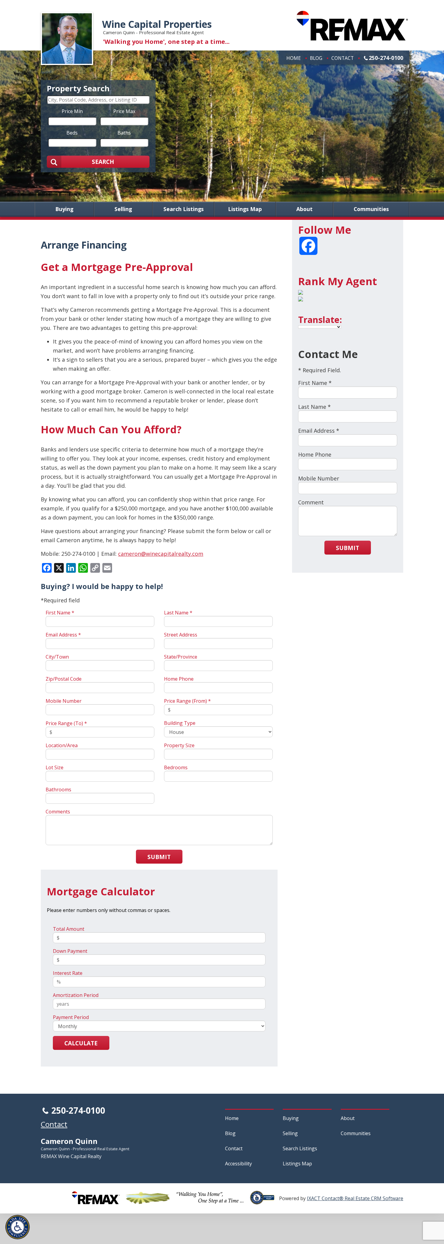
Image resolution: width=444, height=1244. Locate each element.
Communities (371, 209)
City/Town (57, 656)
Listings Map (245, 209)
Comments (58, 811)
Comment (311, 502)
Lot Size (54, 767)
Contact (342, 58)
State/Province (180, 656)
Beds (72, 132)
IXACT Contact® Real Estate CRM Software (355, 1198)
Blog (316, 58)
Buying (64, 209)
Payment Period (71, 1017)
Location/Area (62, 745)
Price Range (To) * (66, 723)
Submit (159, 857)
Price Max (124, 111)
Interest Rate (67, 973)
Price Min (72, 111)
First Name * (60, 612)
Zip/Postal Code (64, 679)
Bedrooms (176, 767)
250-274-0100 (386, 57)
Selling (123, 209)
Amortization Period (75, 995)
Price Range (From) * (187, 701)
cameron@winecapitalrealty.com (160, 553)
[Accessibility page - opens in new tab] (264, 1201)
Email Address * (63, 634)
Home (293, 58)
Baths (124, 132)
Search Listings (183, 209)
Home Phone (179, 679)
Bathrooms (58, 789)
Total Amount (68, 929)
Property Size (179, 745)
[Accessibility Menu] (17, 1227)
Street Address (180, 634)
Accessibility (238, 1163)
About (304, 209)
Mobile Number (64, 701)
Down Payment (70, 951)
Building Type (179, 723)
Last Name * (178, 612)
